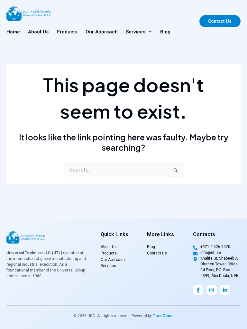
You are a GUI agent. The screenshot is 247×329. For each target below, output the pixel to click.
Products (67, 32)
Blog (165, 32)
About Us (38, 32)
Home (13, 32)
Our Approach (102, 32)
